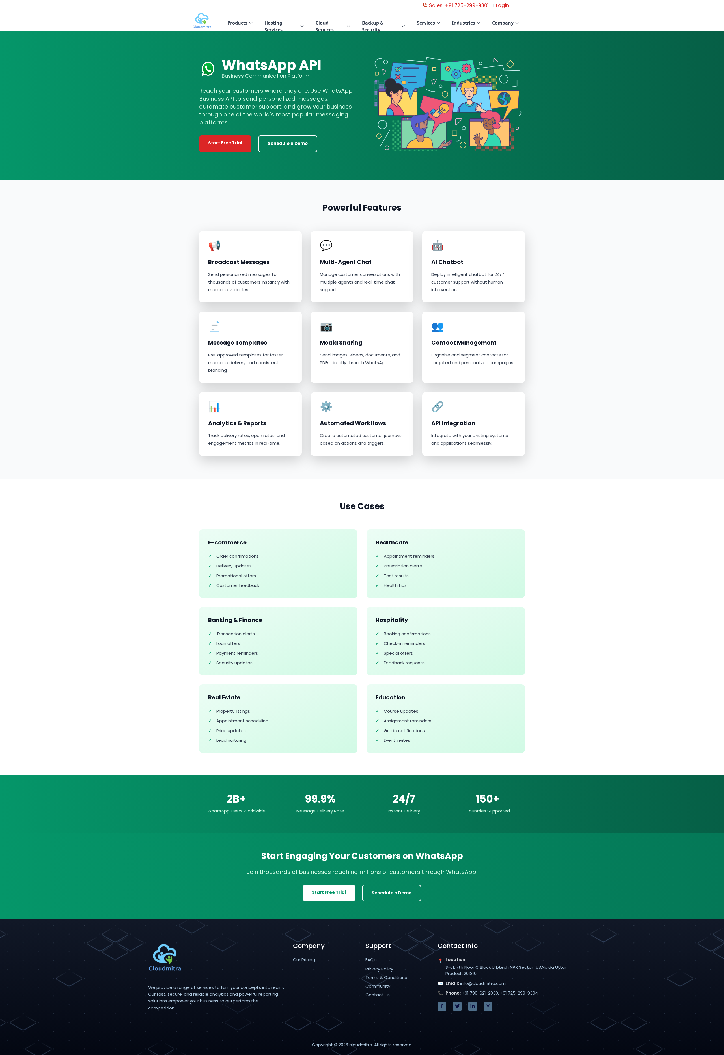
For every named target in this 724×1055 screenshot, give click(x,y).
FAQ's (371, 960)
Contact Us (377, 995)
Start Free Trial (225, 143)
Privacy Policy (379, 969)
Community (377, 986)
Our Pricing (304, 960)
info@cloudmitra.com (483, 983)
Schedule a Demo (288, 143)
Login (502, 5)
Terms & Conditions (386, 977)
